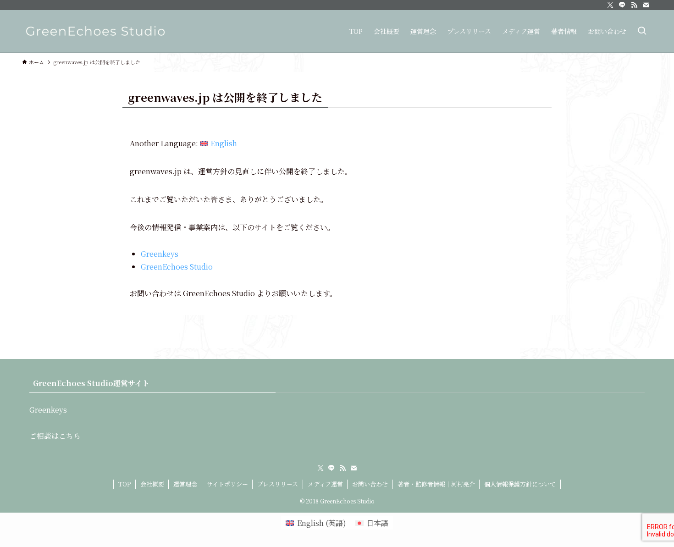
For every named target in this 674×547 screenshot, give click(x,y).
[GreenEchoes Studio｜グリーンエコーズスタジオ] (95, 31)
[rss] (634, 5)
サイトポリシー (227, 484)
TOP (124, 484)
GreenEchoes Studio (177, 266)
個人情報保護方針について (520, 484)
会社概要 (152, 484)
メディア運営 (325, 484)
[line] (622, 5)
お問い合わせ (370, 484)
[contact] (646, 5)
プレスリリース (277, 484)
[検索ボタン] (642, 31)
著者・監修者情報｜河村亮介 (436, 484)
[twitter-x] (610, 5)
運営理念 (185, 484)
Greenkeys (159, 254)
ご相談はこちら (55, 436)
